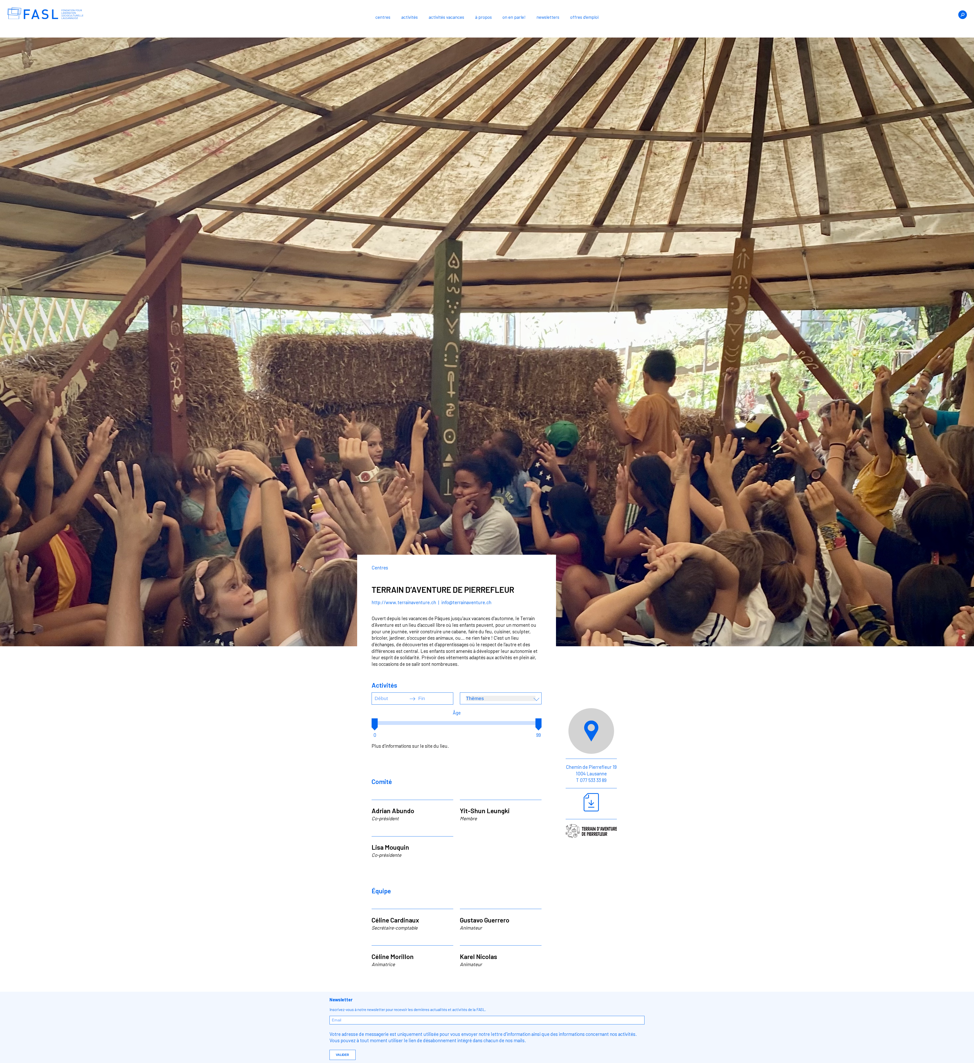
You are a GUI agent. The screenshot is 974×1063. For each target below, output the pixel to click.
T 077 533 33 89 (591, 780)
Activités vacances (446, 17)
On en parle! (514, 17)
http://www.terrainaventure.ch (404, 602)
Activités (409, 17)
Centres (382, 17)
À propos (483, 17)
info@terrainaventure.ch (466, 602)
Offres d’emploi (584, 17)
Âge (457, 713)
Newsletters (547, 17)
